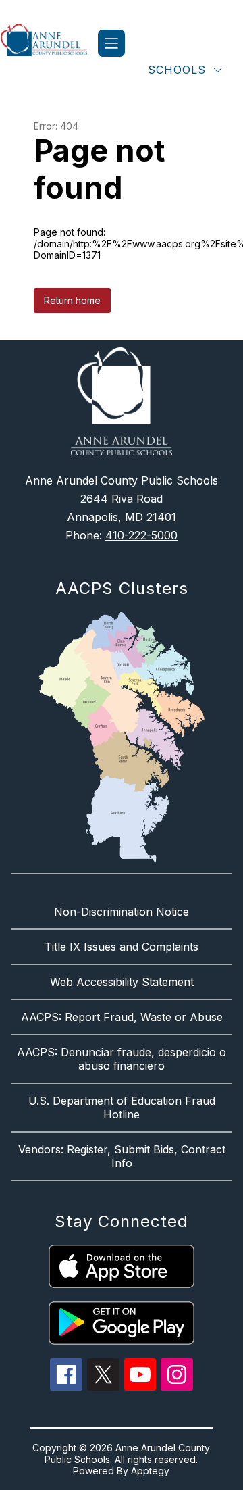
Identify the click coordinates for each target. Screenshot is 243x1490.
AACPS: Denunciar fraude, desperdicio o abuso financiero (121, 1058)
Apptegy (150, 1470)
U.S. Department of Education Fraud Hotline (121, 1107)
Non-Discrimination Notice (121, 911)
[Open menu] (111, 43)
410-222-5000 (141, 535)
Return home (72, 300)
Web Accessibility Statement (122, 982)
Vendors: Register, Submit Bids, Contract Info (121, 1156)
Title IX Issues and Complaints (121, 946)
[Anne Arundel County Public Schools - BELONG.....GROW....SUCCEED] (49, 43)
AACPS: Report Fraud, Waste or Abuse (122, 1017)
